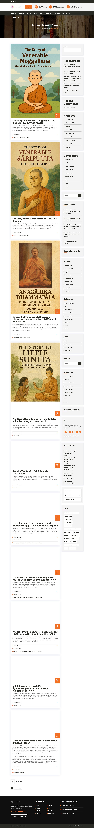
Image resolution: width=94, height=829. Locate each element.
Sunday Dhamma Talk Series (35, 543)
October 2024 (69, 137)
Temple (67, 187)
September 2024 (70, 140)
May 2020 (68, 147)
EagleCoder (23, 825)
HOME (38, 805)
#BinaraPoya (67, 513)
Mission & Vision (17, 488)
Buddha (67, 162)
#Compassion (68, 516)
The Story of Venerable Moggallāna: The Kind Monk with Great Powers (33, 121)
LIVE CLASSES (48, 13)
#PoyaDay (77, 529)
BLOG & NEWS (38, 13)
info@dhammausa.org (58, 7)
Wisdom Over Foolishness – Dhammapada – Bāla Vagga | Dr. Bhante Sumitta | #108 (35, 633)
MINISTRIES (51, 813)
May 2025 (68, 126)
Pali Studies (68, 491)
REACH (38, 810)
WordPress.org (68, 350)
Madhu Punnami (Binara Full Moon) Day (71, 91)
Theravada (21, 772)
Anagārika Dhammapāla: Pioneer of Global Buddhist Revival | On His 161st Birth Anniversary (34, 319)
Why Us (38, 808)
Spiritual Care (68, 495)
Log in (66, 341)
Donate (28, 7)
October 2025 (69, 119)
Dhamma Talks (25, 543)
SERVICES (22, 13)
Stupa (66, 183)
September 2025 (70, 122)
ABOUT (50, 805)
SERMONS (50, 810)
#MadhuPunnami (68, 529)
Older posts (19, 781)
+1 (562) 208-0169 (43, 7)
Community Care (69, 499)
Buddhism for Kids (18, 137)
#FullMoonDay (68, 522)
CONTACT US (66, 13)
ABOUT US (13, 13)
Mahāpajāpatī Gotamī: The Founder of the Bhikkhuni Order (34, 741)
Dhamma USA (67, 541)
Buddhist (66, 535)
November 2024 (70, 133)
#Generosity (67, 525)
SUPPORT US (15, 17)
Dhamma (66, 538)
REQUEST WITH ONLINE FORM (71, 436)
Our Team (67, 180)
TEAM (49, 808)
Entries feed (68, 344)
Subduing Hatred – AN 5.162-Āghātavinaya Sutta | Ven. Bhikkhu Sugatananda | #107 (30, 688)
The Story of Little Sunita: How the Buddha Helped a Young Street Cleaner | (34, 420)
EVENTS (29, 13)
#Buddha (75, 513)
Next (19, 788)
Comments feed (69, 347)
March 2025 (69, 130)
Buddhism (16, 772)
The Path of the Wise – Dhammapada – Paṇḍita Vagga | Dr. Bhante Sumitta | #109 (34, 578)
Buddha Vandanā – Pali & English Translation (30, 472)
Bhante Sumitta (17, 134)
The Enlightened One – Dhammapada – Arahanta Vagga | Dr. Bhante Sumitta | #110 (35, 524)
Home (37, 28)
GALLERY (57, 13)
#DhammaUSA (67, 519)
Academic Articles (18, 337)
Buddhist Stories (26, 137)
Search (65, 47)
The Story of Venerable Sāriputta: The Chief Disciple (34, 219)
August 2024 (69, 144)
